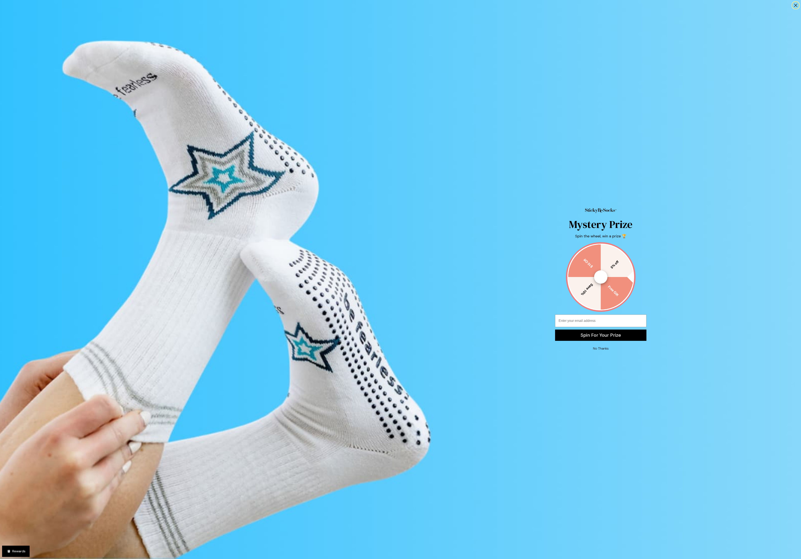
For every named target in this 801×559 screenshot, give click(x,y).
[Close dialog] (795, 5)
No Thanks (601, 348)
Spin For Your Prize (601, 335)
